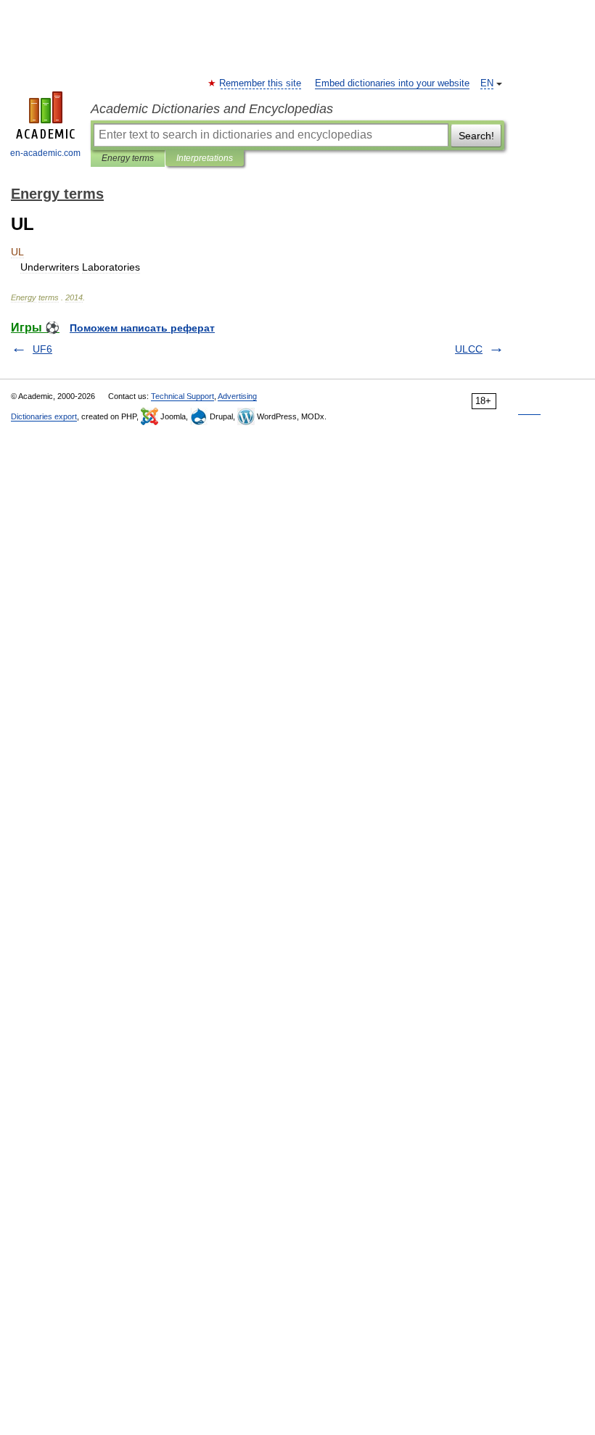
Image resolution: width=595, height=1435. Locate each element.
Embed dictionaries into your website (392, 83)
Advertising (237, 396)
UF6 (42, 349)
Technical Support (182, 396)
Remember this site (261, 83)
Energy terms (128, 158)
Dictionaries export (44, 416)
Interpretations (204, 158)
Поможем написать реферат (142, 328)
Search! (476, 135)
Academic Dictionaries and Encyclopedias (212, 109)
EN (486, 83)
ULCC (469, 349)
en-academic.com (45, 153)
